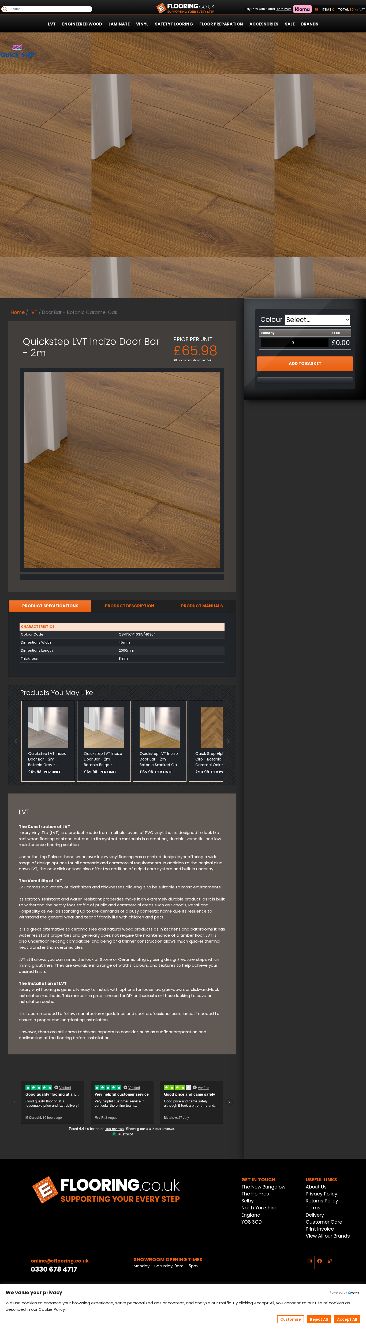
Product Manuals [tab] (202, 606)
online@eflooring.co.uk (60, 1261)
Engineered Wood (82, 24)
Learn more (284, 9)
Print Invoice (320, 1229)
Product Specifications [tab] (50, 606)
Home (18, 312)
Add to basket (305, 363)
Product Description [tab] (129, 606)
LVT (52, 24)
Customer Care (324, 1222)
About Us (316, 1187)
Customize (290, 1319)
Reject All (319, 1319)
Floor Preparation (221, 24)
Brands (309, 24)
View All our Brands (328, 1236)
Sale (290, 24)
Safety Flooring (174, 24)
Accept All (347, 1319)
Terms (313, 1208)
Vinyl (142, 24)
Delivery (315, 1215)
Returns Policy (322, 1201)
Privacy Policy (321, 1194)
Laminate (119, 24)
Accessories (263, 24)
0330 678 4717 (54, 1269)
